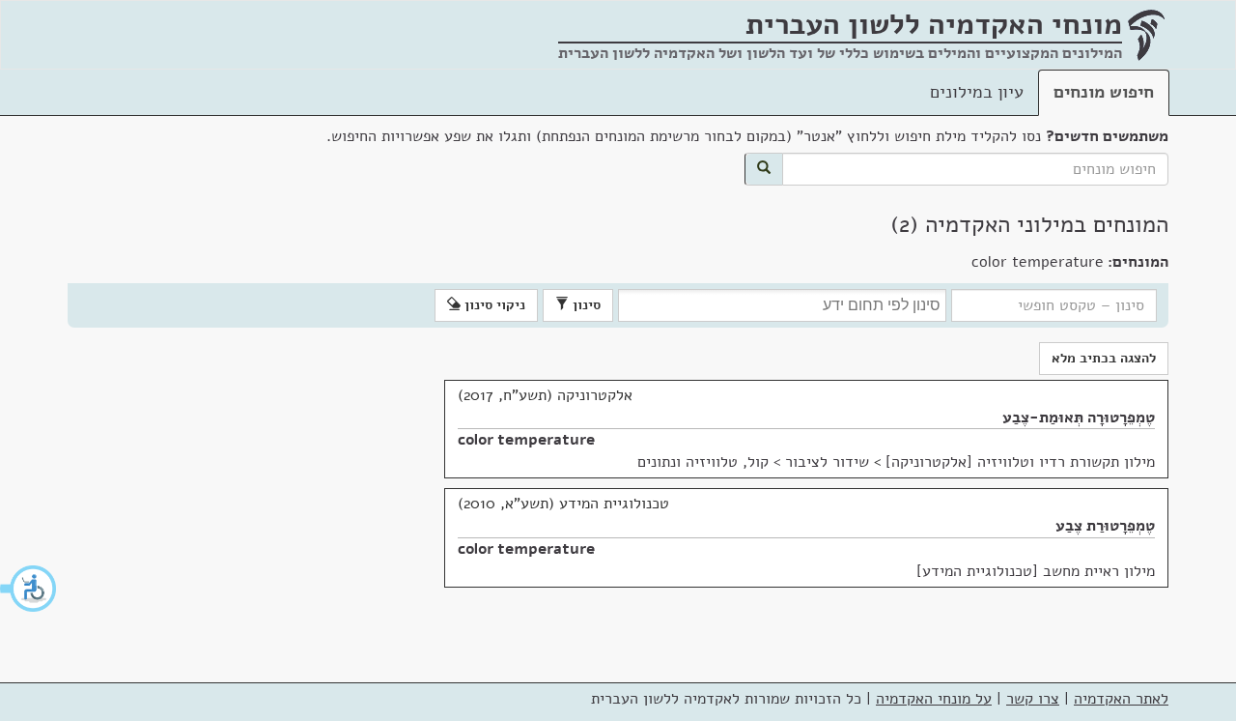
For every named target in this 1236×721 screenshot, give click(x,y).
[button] (29, 588)
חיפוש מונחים (1103, 91)
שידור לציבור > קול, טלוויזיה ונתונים (753, 462)
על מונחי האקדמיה (934, 698)
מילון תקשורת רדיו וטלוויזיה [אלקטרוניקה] (1020, 462)
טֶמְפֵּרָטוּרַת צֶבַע (1105, 525)
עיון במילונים (977, 91)
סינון (585, 305)
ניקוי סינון (493, 305)
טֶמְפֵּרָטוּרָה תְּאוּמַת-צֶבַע (1078, 417)
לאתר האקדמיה (1121, 698)
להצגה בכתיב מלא (1104, 358)
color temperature (526, 439)
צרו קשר (1032, 698)
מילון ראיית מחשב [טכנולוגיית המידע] (1035, 571)
